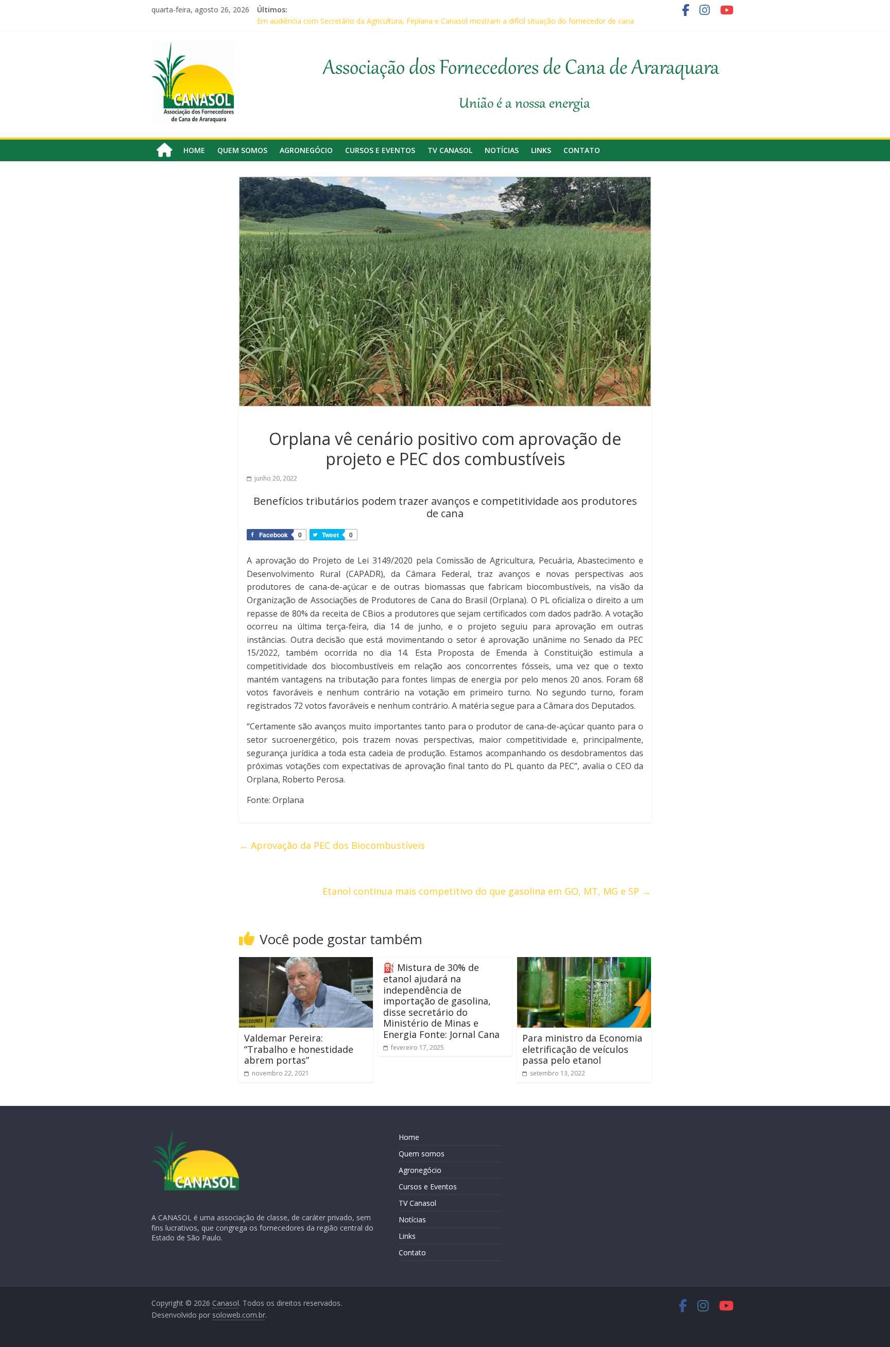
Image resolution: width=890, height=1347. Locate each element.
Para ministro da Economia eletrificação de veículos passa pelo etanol (582, 1049)
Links (541, 150)
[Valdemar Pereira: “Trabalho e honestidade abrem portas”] (306, 963)
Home (194, 150)
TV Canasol (449, 150)
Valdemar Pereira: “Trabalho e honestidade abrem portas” (298, 1049)
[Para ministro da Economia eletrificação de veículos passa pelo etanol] (584, 963)
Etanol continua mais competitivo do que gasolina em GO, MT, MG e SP (486, 891)
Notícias (502, 150)
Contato (581, 150)
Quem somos (242, 150)
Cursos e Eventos (380, 150)
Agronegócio (306, 150)
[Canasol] (164, 150)
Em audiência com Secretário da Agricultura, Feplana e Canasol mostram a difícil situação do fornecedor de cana (445, 21)
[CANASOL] (195, 1134)
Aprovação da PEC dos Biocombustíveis (332, 845)
